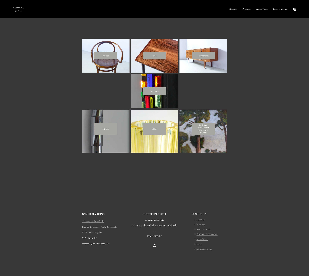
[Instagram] (295, 9)
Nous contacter (280, 8)
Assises (106, 55)
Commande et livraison (207, 234)
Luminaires (154, 91)
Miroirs (106, 129)
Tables (154, 55)
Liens (199, 244)
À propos (247, 8)
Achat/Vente (262, 8)
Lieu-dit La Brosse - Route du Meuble (99, 226)
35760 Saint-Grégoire (92, 232)
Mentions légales (204, 248)
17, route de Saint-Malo (93, 221)
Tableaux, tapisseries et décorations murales (203, 129)
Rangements (203, 55)
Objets (155, 129)
